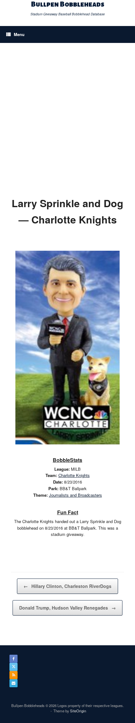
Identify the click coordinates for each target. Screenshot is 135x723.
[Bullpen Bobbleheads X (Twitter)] (13, 667)
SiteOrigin (78, 710)
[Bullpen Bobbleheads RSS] (13, 675)
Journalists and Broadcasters (75, 495)
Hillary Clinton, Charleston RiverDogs (67, 586)
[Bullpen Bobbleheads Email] (13, 683)
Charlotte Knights (74, 475)
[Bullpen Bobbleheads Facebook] (13, 659)
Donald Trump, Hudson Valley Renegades (67, 608)
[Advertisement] (67, 113)
